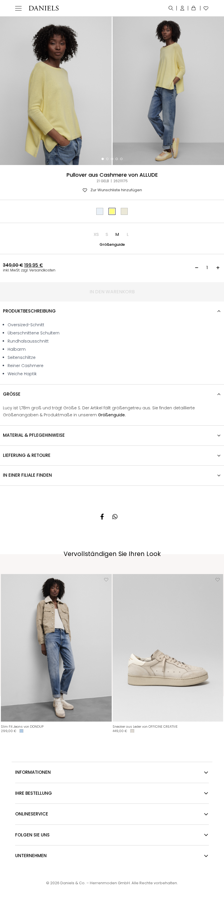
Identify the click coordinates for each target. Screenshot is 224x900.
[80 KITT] (124, 211)
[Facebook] (102, 517)
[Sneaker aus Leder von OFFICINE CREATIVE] (168, 648)
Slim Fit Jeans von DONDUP (22, 726)
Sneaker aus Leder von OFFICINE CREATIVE (145, 726)
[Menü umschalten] (18, 8)
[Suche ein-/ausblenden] (171, 8)
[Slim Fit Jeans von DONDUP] (56, 648)
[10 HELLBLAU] (100, 211)
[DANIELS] (44, 8)
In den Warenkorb (112, 291)
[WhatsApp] (115, 517)
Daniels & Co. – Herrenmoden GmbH (95, 882)
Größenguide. (112, 415)
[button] (96, 234)
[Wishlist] (204, 8)
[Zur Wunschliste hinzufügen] (106, 580)
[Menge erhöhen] (218, 267)
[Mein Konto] (182, 8)
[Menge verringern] (196, 267)
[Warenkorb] (194, 8)
